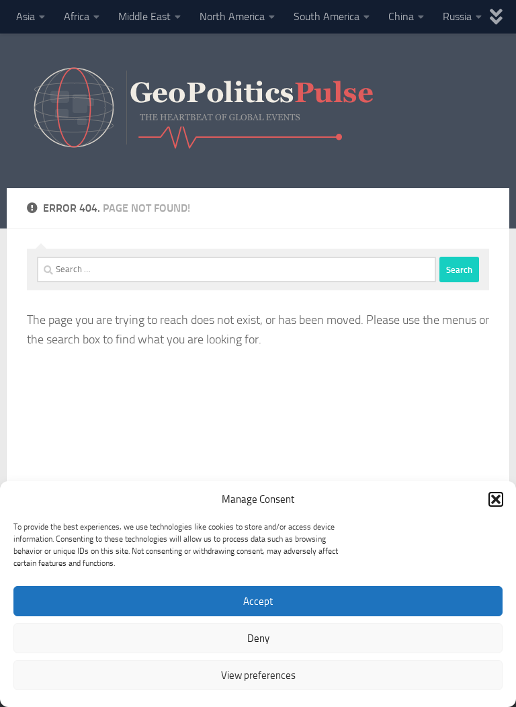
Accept (258, 601)
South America (326, 16)
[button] (496, 499)
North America (232, 16)
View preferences (258, 675)
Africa (76, 16)
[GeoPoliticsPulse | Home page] (205, 110)
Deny (258, 638)
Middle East (144, 16)
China (401, 16)
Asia (25, 16)
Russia (457, 16)
